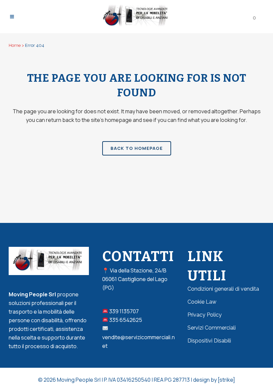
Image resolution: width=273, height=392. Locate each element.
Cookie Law (201, 302)
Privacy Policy (204, 315)
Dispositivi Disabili (209, 341)
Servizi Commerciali (211, 328)
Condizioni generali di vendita (223, 289)
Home (15, 45)
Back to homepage (137, 148)
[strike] (226, 379)
